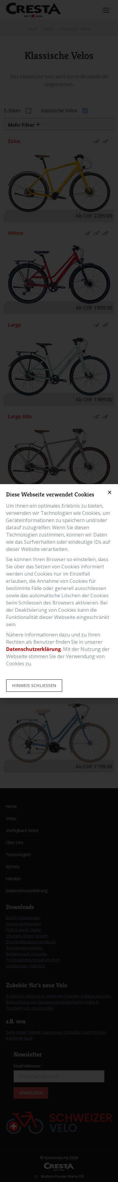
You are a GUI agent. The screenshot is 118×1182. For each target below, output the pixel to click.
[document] (59, 591)
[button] (109, 492)
